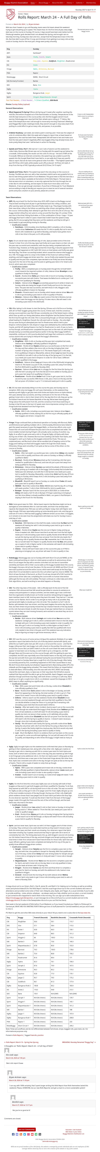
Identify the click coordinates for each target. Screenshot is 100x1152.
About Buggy (43, 3)
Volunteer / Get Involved (73, 1130)
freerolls (33, 1035)
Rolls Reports (18, 1035)
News (33, 3)
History (69, 3)
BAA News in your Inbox (73, 1132)
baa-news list (85, 913)
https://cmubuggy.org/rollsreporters (19, 898)
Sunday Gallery (17, 104)
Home (20, 14)
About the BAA (57, 3)
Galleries (79, 3)
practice (40, 1035)
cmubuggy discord (13, 900)
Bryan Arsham (34, 24)
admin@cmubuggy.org (50, 1141)
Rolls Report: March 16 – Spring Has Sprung (22, 1042)
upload (26, 104)
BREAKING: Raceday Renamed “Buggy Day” (78, 1042)
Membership (91, 3)
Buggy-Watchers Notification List (73, 1134)
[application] (85, 323)
